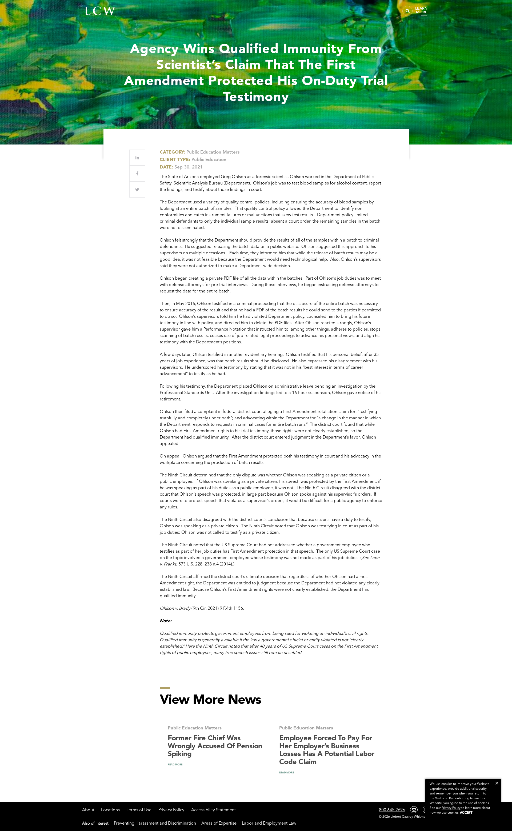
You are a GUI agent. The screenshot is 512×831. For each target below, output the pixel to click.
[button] (497, 783)
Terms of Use (139, 809)
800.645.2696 (392, 809)
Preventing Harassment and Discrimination (155, 823)
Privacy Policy (171, 809)
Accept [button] (466, 812)
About (88, 809)
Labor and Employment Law (269, 823)
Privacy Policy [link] (451, 808)
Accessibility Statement (213, 809)
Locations (110, 809)
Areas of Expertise (219, 823)
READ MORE (175, 764)
